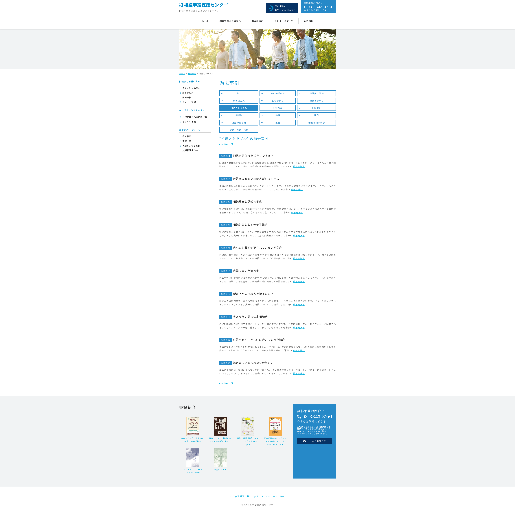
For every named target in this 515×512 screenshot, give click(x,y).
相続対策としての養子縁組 (244, 224)
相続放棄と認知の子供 (241, 201)
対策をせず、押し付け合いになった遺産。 (254, 340)
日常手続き (278, 100)
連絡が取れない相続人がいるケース (250, 179)
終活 (277, 115)
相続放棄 (278, 108)
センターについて (283, 20)
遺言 (277, 122)
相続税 (239, 115)
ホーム (205, 20)
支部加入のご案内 (191, 145)
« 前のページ (226, 144)
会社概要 (186, 136)
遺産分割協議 (239, 122)
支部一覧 (186, 141)
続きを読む (299, 166)
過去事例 (192, 73)
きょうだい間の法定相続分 (244, 316)
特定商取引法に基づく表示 (244, 496)
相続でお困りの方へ (230, 20)
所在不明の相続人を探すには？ (247, 294)
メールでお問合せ (316, 441)
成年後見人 (239, 100)
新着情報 (308, 20)
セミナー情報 (189, 102)
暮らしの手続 (189, 121)
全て (239, 93)
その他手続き (278, 93)
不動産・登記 (317, 93)
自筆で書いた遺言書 (240, 271)
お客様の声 (258, 20)
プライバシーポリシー (273, 496)
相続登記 (316, 108)
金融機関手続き (316, 122)
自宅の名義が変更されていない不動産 (251, 248)
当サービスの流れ (191, 88)
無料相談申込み (190, 150)
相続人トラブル (239, 108)
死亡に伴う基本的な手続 (194, 117)
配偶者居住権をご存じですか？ (247, 155)
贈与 (316, 115)
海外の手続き (317, 100)
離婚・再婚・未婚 (239, 129)
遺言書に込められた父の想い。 (247, 363)
